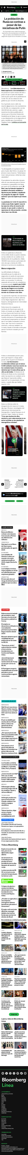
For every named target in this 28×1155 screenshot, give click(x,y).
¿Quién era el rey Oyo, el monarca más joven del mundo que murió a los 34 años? (20, 1035)
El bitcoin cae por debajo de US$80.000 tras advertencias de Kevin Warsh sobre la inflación (20, 1005)
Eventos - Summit (5, 1145)
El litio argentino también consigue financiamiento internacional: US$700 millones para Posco (7, 983)
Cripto (2, 1124)
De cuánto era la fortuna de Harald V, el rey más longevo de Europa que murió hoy (20, 1054)
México (3, 1096)
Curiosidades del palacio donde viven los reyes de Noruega (6, 1053)
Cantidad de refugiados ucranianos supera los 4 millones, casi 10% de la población (19, 394)
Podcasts (3, 1127)
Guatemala (3, 1113)
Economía (3, 1118)
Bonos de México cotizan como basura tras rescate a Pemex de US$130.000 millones (8, 536)
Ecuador (3, 1104)
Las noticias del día (10, 501)
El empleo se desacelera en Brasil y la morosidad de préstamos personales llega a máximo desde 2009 (9, 628)
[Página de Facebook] (3, 1073)
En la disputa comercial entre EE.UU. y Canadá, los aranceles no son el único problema (13, 832)
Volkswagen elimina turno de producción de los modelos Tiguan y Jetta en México (9, 789)
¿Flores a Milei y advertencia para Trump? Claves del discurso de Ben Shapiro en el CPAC (19, 484)
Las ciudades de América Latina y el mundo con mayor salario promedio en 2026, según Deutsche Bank (9, 559)
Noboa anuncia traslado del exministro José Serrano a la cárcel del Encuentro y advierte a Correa (9, 617)
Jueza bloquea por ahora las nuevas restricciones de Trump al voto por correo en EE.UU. (9, 661)
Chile (2, 1102)
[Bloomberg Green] (14, 881)
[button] (25, 41)
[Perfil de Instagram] (14, 1073)
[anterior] (2, 484)
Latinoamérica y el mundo (7, 1093)
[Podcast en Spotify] (25, 1073)
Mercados (3, 1120)
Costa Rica (3, 1109)
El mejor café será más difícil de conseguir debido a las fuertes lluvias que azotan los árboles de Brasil (9, 913)
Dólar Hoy (3, 1121)
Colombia (3, 1099)
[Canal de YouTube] (10, 1073)
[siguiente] (25, 484)
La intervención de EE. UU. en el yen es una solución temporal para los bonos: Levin (9, 873)
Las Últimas (19, 501)
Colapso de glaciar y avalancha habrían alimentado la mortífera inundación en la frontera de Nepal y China (9, 891)
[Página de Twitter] (6, 1073)
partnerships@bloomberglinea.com (9, 1147)
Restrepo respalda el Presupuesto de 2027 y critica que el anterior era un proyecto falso (20, 982)
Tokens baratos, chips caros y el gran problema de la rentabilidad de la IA (8, 813)
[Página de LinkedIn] (17, 1073)
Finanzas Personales (6, 1125)
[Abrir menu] (2, 7)
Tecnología (3, 1138)
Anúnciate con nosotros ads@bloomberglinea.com (12, 1148)
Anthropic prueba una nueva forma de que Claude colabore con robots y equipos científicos (8, 801)
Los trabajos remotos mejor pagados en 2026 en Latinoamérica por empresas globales (9, 571)
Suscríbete (3, 1134)
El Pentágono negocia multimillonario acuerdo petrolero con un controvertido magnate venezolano (9, 672)
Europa (14, 15)
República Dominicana (6, 1111)
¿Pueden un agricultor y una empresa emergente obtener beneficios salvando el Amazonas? (9, 902)
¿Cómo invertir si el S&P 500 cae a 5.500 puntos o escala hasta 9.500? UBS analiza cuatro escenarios (9, 777)
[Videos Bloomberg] (14, 845)
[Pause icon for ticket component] (2, 11)
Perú (2, 1103)
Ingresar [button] (25, 7)
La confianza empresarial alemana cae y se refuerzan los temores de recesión (8, 485)
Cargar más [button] (14, 1014)
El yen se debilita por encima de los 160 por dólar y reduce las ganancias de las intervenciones (8, 723)
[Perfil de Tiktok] (21, 1073)
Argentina (3, 1098)
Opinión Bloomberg (8, 820)
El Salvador (4, 1110)
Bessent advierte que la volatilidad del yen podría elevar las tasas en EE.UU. (9, 639)
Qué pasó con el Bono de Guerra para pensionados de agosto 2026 (9, 547)
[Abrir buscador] (21, 7)
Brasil (2, 1095)
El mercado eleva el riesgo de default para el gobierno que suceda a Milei (9, 582)
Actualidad (3, 1123)
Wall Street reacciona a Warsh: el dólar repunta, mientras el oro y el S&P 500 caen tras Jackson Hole (9, 711)
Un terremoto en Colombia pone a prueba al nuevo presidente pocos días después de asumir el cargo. (8, 862)
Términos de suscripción (7, 1137)
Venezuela (3, 1100)
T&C (2, 1139)
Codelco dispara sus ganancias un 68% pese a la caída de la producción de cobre (6, 936)
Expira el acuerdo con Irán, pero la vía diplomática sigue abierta (8, 852)
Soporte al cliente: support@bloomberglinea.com (12, 1149)
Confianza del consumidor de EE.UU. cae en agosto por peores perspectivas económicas (7, 1005)
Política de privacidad (6, 1135)
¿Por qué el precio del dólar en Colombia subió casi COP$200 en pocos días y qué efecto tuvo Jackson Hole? (9, 736)
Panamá (3, 1106)
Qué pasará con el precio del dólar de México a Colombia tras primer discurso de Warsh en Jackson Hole (9, 749)
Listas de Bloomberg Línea (7, 1128)
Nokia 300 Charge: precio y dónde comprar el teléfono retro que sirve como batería (7, 1035)
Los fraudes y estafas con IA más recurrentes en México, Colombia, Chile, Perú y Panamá (9, 765)
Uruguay (3, 1107)
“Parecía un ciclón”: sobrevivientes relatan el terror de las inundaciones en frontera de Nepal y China (9, 650)
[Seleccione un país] (4, 7)
